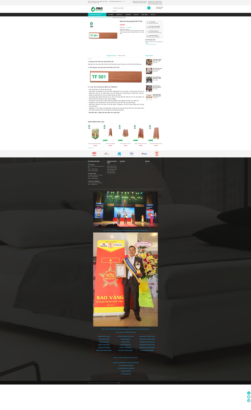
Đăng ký (160, 8)
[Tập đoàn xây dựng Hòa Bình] (119, 153)
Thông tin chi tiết (111, 55)
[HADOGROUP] (94, 153)
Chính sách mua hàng (111, 166)
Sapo (119, 382)
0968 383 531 (94, 184)
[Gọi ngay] (248, 393)
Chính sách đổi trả (111, 171)
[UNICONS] (144, 153)
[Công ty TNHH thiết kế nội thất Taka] (97, 9)
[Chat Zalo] (248, 400)
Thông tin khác (121, 55)
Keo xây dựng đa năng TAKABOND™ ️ (96, 143)
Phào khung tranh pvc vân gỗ (141, 143)
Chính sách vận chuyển (112, 169)
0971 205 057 (95, 169)
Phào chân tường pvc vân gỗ (156, 143)
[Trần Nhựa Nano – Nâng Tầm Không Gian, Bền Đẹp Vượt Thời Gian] (149, 88)
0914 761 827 (95, 170)
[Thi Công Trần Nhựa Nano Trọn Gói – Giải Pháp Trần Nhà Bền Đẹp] (149, 71)
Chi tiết (125, 133)
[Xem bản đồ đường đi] (151, 44)
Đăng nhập (161, 7)
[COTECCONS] (106, 153)
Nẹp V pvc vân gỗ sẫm (110, 143)
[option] (95, 135)
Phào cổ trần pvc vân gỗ (125, 143)
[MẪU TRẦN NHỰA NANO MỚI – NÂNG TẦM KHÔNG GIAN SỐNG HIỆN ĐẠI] (149, 80)
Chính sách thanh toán (111, 167)
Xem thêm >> (90, 147)
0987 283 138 (95, 178)
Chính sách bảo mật (111, 172)
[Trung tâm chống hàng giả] (157, 153)
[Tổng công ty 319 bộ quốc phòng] (132, 153)
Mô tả (90, 58)
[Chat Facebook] (248, 396)
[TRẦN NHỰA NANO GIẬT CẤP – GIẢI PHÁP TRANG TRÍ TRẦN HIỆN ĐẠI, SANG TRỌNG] (149, 62)
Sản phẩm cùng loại (96, 122)
